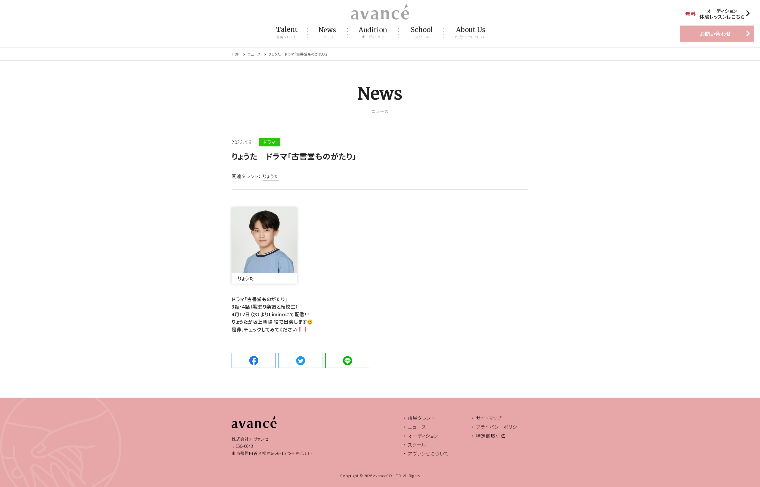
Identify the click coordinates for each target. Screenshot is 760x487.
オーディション (423, 435)
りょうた (270, 177)
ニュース (254, 54)
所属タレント (421, 417)
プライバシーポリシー (499, 426)
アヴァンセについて (428, 453)
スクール (417, 444)
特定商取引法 (491, 435)
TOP (236, 54)
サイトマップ (489, 417)
